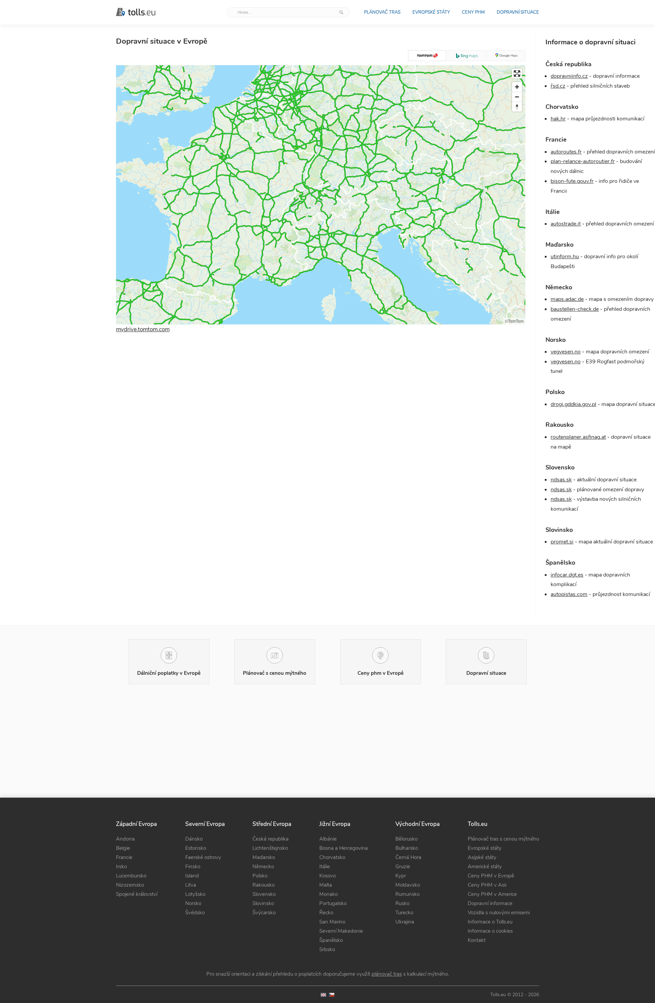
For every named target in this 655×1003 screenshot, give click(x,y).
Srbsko (327, 949)
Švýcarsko (264, 912)
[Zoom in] (517, 87)
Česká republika (270, 838)
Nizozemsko (130, 885)
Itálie (324, 866)
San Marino (332, 921)
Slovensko (264, 894)
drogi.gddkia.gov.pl (573, 404)
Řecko (326, 912)
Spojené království (136, 894)
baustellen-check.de (575, 309)
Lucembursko (131, 875)
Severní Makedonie (341, 931)
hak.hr (558, 118)
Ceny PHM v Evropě (491, 875)
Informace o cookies (490, 931)
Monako (328, 894)
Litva (190, 885)
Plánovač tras (382, 12)
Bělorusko (406, 838)
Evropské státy (431, 12)
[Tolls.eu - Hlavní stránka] (135, 12)
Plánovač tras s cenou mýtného (503, 838)
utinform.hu (565, 256)
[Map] (320, 194)
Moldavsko (407, 885)
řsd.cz (558, 86)
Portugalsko (333, 903)
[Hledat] (342, 12)
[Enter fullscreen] (517, 73)
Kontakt (476, 940)
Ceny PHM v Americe (492, 894)
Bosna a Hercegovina (343, 848)
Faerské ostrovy (203, 857)
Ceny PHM (473, 12)
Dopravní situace (518, 12)
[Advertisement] (320, 423)
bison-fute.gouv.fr (572, 181)
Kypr (400, 875)
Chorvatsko (332, 857)
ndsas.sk (561, 479)
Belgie (123, 848)
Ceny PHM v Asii (487, 885)
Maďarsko (263, 857)
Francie (124, 857)
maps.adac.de (567, 299)
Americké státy (485, 866)
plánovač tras (387, 974)
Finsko (192, 866)
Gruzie (402, 866)
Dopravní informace (490, 903)
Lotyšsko (195, 894)
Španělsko (331, 940)
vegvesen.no (566, 351)
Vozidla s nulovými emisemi (499, 912)
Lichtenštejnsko (270, 848)
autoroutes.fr (566, 152)
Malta (325, 885)
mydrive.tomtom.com (143, 329)
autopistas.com (569, 594)
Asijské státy (482, 857)
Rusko (402, 903)
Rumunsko (407, 894)
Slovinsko (263, 903)
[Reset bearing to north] (517, 107)
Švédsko (195, 912)
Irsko (121, 866)
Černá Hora (408, 857)
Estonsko (195, 848)
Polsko (259, 875)
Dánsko (194, 838)
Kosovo (327, 875)
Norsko (193, 903)
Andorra (125, 838)
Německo (263, 866)
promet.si (562, 542)
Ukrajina (404, 921)
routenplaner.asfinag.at (578, 437)
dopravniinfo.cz (569, 76)
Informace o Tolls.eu (490, 921)
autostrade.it (566, 224)
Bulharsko (406, 848)
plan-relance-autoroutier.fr (583, 161)
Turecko (404, 912)
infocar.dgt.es (567, 575)
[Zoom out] (517, 97)
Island (192, 875)
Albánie (328, 838)
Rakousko (263, 885)
